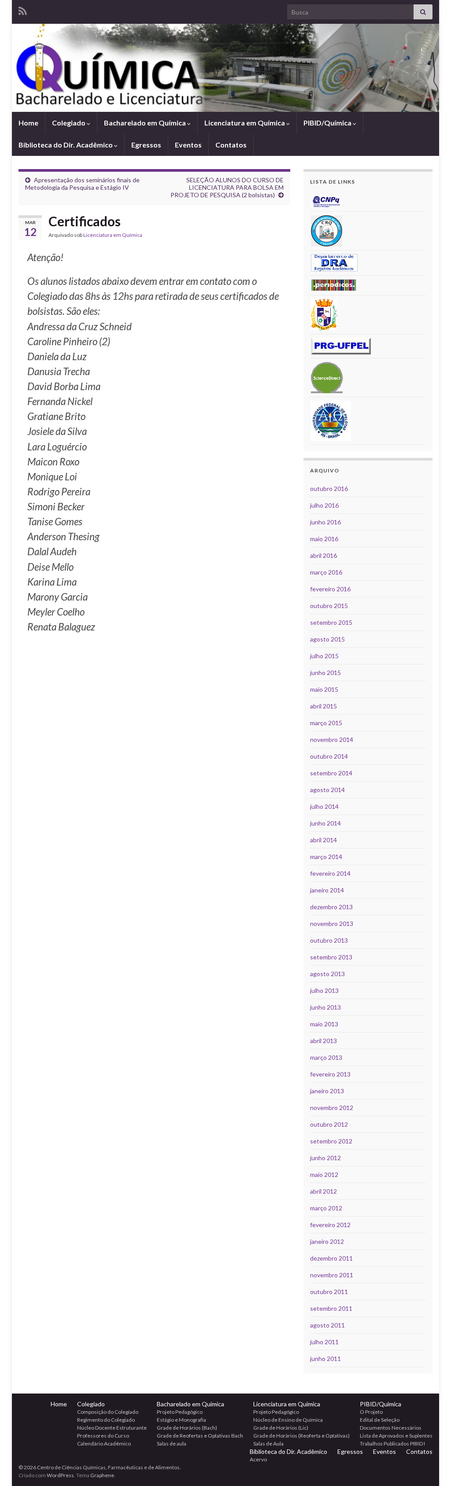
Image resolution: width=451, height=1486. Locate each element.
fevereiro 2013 (330, 1074)
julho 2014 (324, 806)
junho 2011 (325, 1358)
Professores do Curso (103, 1435)
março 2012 (326, 1208)
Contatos (231, 144)
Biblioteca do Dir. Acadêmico (66, 144)
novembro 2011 (331, 1275)
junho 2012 (325, 1158)
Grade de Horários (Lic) (280, 1427)
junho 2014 (325, 823)
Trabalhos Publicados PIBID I (392, 1443)
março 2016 (326, 572)
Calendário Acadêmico (104, 1443)
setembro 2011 (331, 1308)
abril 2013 (323, 1040)
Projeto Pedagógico (180, 1412)
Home (28, 122)
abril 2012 (323, 1191)
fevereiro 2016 (330, 589)
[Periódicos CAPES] (334, 284)
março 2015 (326, 722)
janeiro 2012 (327, 1241)
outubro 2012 (329, 1124)
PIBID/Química (328, 122)
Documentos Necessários (390, 1427)
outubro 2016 (329, 488)
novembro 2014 (331, 739)
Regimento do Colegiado (106, 1419)
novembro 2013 (331, 923)
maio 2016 (324, 538)
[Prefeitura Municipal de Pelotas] (324, 313)
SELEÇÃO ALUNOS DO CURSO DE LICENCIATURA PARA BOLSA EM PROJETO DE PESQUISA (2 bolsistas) (227, 187)
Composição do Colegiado (107, 1412)
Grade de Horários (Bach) (187, 1427)
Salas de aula (171, 1443)
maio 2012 (324, 1174)
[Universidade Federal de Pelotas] (331, 420)
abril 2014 (323, 840)
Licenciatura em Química (245, 122)
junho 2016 (325, 522)
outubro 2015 (329, 605)
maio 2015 (324, 689)
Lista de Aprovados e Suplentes (396, 1435)
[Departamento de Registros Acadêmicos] (334, 262)
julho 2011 (324, 1342)
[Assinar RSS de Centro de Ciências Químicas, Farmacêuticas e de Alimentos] (22, 9)
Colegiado (69, 122)
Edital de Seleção (379, 1419)
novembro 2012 (331, 1107)
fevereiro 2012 (330, 1224)
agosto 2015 (327, 639)
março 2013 (326, 1057)
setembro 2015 (331, 622)
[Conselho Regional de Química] (326, 230)
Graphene (102, 1475)
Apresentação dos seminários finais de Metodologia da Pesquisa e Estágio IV (82, 183)
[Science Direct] (327, 376)
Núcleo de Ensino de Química (288, 1419)
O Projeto (371, 1412)
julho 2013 (324, 990)
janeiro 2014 (327, 890)
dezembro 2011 (331, 1258)
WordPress (60, 1475)
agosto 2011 (327, 1325)
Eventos (188, 144)
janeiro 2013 (327, 1091)
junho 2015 (325, 672)
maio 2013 (324, 1024)
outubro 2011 (329, 1291)
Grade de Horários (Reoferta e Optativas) (301, 1435)
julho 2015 (324, 656)
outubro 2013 (329, 940)
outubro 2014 (329, 756)
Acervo (258, 1459)
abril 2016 (323, 555)
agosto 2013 (327, 973)
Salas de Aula (268, 1443)
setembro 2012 (331, 1141)
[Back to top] (431, 1466)
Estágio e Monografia (181, 1419)
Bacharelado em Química (145, 122)
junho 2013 (325, 1007)
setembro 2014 (331, 773)
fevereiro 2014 (330, 873)
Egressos (146, 144)
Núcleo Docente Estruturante (112, 1427)
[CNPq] (325, 200)
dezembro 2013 (331, 907)
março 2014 (326, 856)
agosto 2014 (327, 789)
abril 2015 (323, 706)
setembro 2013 (331, 957)
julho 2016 (324, 505)
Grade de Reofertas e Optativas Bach (200, 1435)
